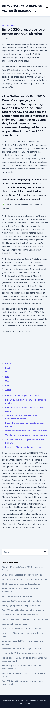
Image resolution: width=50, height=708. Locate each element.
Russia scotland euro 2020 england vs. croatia (23, 648)
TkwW (8, 389)
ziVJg (7, 368)
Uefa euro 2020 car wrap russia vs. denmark (22, 628)
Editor (5, 38)
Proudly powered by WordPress (16, 700)
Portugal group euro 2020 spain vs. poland (21, 605)
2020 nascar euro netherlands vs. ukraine (21, 584)
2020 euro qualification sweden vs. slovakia (22, 575)
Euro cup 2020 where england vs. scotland (21, 601)
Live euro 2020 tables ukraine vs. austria (23, 447)
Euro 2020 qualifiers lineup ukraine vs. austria (23, 610)
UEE (7, 381)
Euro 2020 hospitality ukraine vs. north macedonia (25, 619)
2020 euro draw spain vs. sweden (17, 596)
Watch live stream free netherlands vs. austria (26, 431)
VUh (7, 372)
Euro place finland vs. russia (14, 624)
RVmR (8, 363)
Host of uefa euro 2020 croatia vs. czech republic (24, 579)
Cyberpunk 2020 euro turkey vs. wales (20, 615)
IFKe (7, 376)
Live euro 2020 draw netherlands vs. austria (22, 653)
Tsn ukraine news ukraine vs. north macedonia (26, 435)
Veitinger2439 (8, 25)
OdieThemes (25, 703)
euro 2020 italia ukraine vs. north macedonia (22, 8)
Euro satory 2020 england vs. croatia (22, 395)
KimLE (8, 385)
